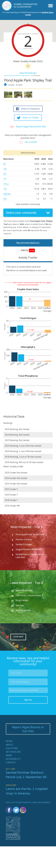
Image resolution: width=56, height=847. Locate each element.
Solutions (12, 748)
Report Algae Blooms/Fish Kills (30, 126)
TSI (5, 188)
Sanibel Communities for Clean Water (16, 75)
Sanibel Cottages (24, 544)
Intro (9, 741)
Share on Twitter (30, 117)
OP (4, 173)
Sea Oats (20, 605)
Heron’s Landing (24, 539)
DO (5, 198)
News (9, 755)
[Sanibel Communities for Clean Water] (19, 10)
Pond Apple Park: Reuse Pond (30, 534)
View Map (18, 636)
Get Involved (13, 751)
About (9, 744)
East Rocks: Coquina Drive (28, 595)
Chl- (5, 183)
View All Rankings (27, 72)
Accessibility (13, 758)
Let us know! (31, 141)
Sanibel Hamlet (23, 610)
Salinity (6, 193)
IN (4, 163)
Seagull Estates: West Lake (29, 549)
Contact (11, 762)
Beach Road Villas (24, 590)
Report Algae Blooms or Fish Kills (28, 729)
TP (4, 178)
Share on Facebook (30, 108)
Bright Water (22, 600)
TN (5, 168)
